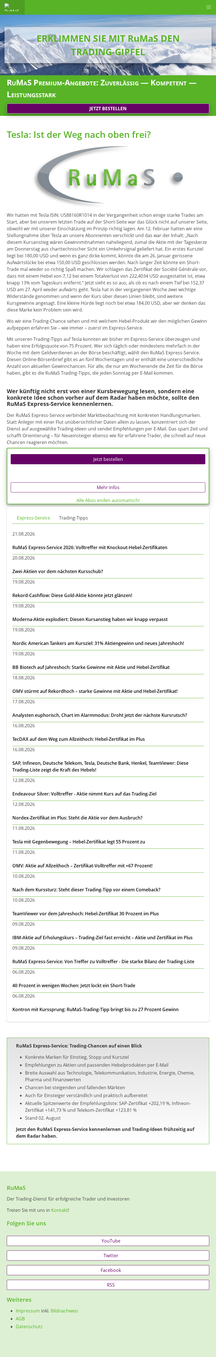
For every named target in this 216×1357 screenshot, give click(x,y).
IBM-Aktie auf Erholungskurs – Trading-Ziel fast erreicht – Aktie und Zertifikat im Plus (102, 937)
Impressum (28, 1311)
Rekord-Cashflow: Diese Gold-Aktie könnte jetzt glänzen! (72, 595)
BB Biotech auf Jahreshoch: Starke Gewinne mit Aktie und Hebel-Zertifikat (91, 667)
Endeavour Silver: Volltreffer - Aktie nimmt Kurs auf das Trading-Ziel (84, 794)
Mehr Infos (108, 487)
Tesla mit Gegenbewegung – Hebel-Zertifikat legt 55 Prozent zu (78, 842)
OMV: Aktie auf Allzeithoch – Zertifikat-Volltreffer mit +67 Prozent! (82, 866)
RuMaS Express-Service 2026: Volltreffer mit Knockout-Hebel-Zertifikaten (89, 547)
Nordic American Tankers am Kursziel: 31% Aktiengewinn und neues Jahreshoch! (98, 643)
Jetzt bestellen (108, 108)
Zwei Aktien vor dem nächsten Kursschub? (57, 571)
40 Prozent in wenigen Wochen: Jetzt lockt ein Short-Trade (73, 985)
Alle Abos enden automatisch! (108, 500)
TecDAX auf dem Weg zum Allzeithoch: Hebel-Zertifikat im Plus (78, 739)
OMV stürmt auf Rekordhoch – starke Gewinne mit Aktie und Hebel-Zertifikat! (94, 691)
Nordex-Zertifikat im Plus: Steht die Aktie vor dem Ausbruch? (77, 818)
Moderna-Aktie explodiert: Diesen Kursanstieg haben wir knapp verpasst (90, 619)
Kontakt (59, 1210)
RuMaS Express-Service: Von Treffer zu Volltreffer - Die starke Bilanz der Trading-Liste (103, 961)
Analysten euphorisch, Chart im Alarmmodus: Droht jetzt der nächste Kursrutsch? (99, 715)
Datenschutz (29, 1326)
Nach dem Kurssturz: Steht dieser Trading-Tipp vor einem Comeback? (86, 890)
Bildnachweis (64, 1311)
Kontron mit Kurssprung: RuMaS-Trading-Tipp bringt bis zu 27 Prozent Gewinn (95, 1009)
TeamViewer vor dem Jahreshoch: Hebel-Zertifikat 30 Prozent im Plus (85, 913)
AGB (20, 1319)
